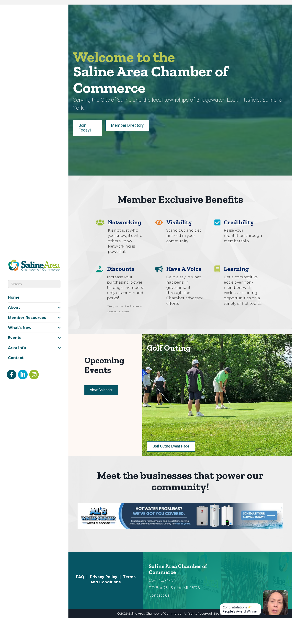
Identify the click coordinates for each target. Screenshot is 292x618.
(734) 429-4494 (162, 580)
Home (14, 297)
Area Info (17, 348)
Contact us (159, 595)
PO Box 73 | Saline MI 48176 (174, 588)
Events (14, 338)
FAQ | (83, 577)
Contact (15, 358)
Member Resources (27, 317)
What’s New (19, 328)
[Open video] (275, 602)
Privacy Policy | (106, 577)
